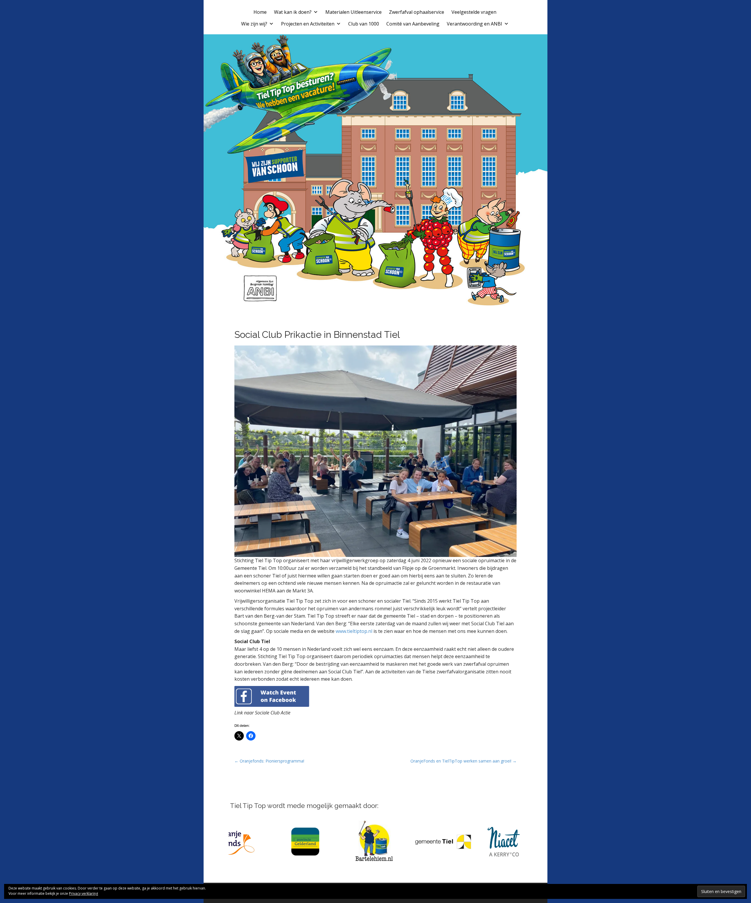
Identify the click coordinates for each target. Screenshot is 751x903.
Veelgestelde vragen (473, 12)
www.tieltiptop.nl (354, 631)
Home (260, 12)
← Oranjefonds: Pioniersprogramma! (269, 761)
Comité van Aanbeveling (412, 24)
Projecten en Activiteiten (307, 24)
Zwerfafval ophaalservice (416, 12)
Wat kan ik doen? (293, 12)
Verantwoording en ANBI (474, 24)
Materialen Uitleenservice (353, 12)
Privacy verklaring (83, 893)
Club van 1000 (363, 24)
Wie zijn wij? (254, 24)
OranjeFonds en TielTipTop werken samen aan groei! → (463, 761)
